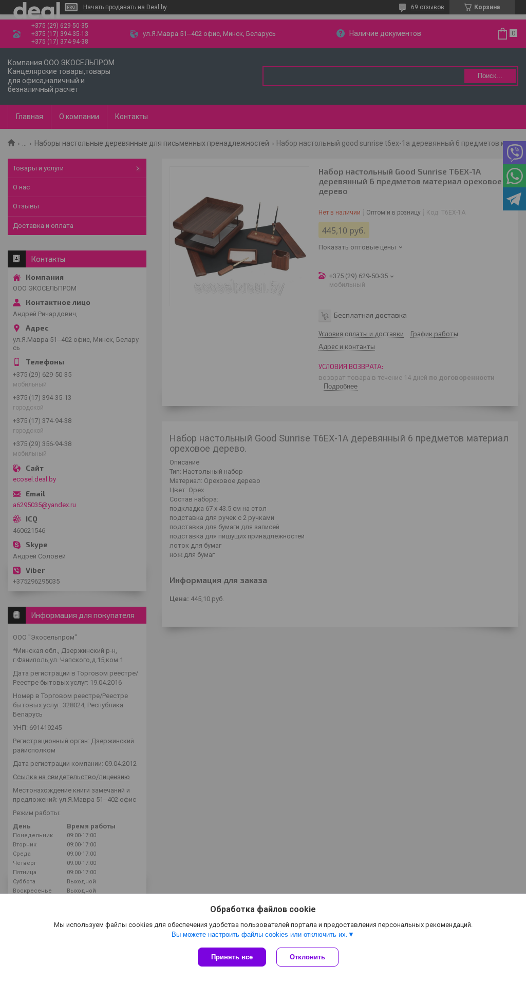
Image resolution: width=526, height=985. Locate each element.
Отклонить (307, 957)
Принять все (232, 957)
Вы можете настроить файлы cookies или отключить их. (260, 934)
